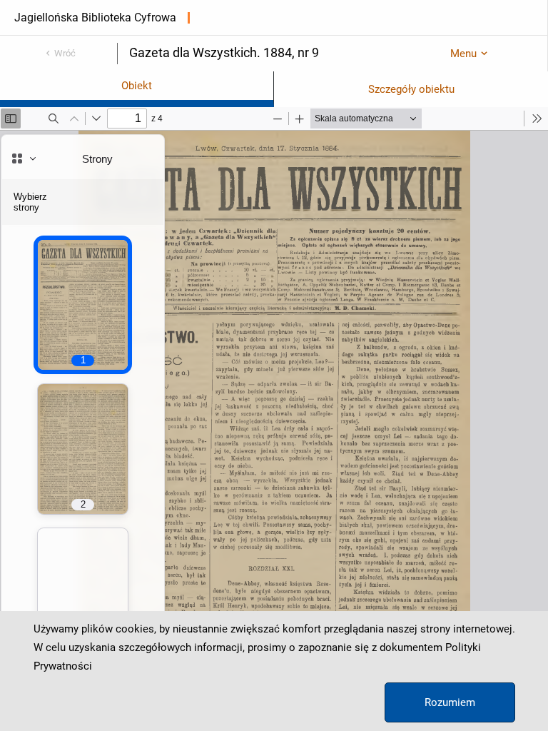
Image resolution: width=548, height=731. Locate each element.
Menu (463, 53)
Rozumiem (450, 702)
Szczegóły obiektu (411, 89)
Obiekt (136, 85)
